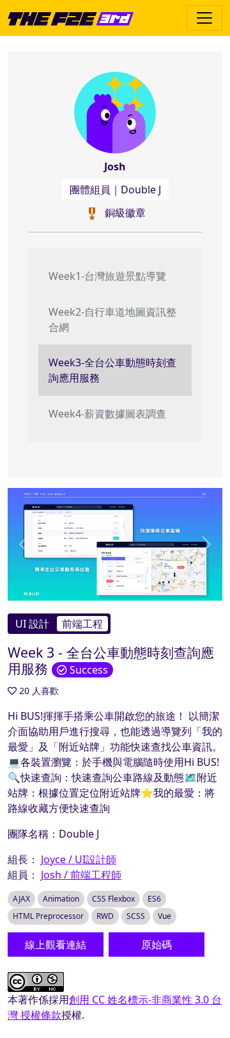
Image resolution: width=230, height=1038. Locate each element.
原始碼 (156, 944)
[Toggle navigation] (204, 18)
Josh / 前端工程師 (81, 875)
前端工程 (82, 624)
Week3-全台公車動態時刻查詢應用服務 (112, 370)
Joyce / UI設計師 (78, 859)
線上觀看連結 (55, 944)
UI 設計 (32, 624)
